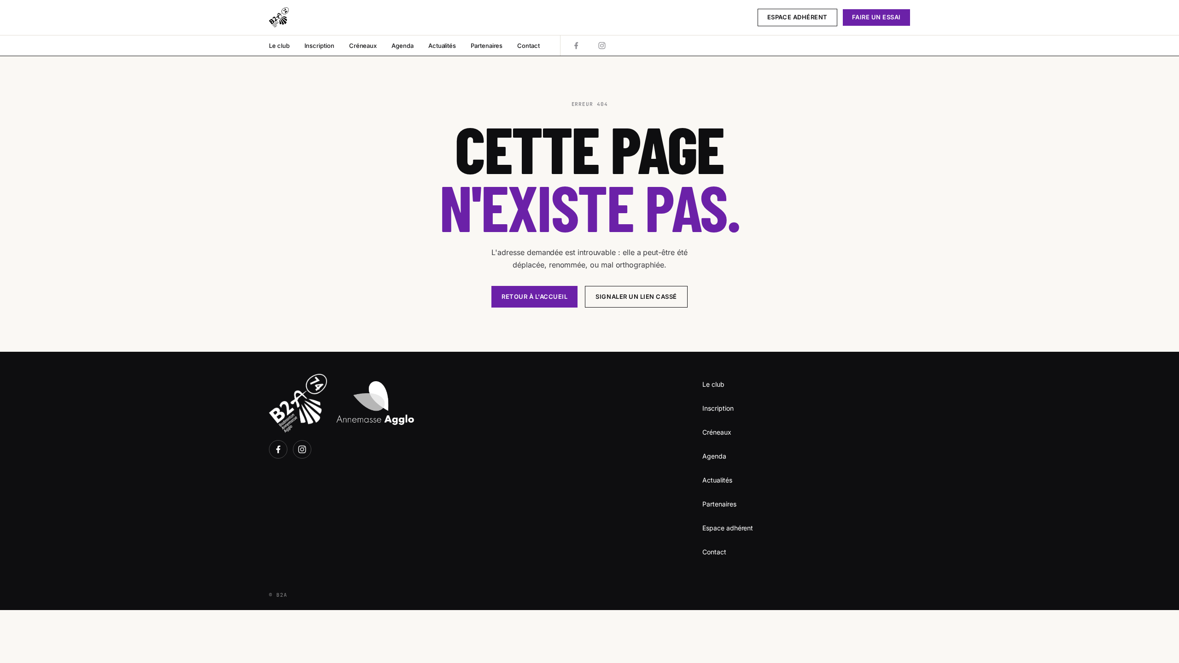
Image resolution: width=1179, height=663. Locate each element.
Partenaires (486, 45)
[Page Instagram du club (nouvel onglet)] (602, 45)
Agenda (402, 45)
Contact (528, 45)
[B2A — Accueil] (279, 17)
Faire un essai (876, 17)
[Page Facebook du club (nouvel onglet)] (576, 45)
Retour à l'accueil (534, 296)
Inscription (319, 45)
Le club (279, 45)
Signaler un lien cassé (636, 296)
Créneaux (363, 45)
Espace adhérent (797, 17)
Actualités (442, 45)
